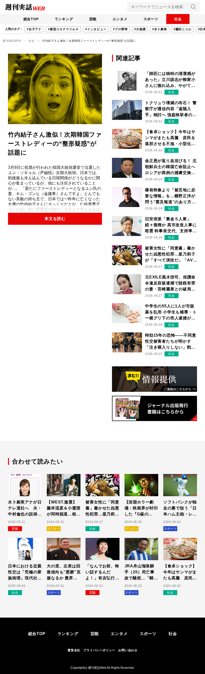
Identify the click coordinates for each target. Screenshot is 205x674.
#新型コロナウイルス (63, 29)
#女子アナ (34, 29)
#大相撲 (140, 29)
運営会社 (74, 650)
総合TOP (31, 19)
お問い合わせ (128, 650)
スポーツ (151, 19)
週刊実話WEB (11, 40)
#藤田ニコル (183, 29)
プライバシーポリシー (99, 650)
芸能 (93, 19)
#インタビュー (95, 29)
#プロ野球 (120, 29)
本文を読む (55, 219)
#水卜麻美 (159, 29)
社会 (178, 19)
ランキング (64, 19)
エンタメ (119, 19)
